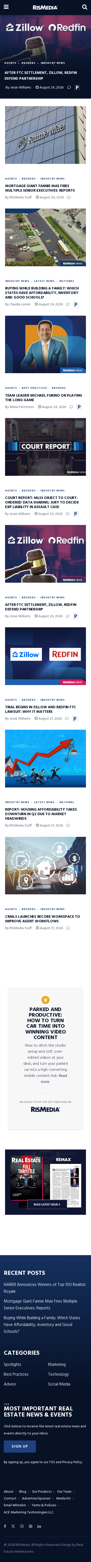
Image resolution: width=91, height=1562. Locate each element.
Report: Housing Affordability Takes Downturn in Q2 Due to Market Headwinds (41, 814)
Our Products (42, 1492)
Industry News (53, 63)
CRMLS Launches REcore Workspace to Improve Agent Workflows (42, 919)
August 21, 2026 (50, 719)
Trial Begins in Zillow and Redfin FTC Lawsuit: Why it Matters (40, 709)
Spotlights (12, 1364)
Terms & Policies (44, 1505)
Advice (10, 1384)
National (66, 281)
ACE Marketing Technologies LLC (28, 1512)
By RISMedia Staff (18, 197)
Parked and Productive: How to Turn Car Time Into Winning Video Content (45, 1023)
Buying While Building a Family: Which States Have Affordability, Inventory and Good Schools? (42, 293)
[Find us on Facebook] (5, 1526)
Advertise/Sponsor (36, 1498)
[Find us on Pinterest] (30, 1526)
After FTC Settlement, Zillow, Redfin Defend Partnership (40, 607)
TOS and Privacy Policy (65, 1462)
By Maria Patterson (19, 407)
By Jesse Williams (18, 88)
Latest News (44, 281)
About (9, 1492)
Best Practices (34, 388)
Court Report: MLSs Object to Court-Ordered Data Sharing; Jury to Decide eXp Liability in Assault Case (42, 502)
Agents (10, 63)
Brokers (28, 63)
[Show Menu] (6, 7)
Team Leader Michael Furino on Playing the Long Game (43, 398)
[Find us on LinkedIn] (39, 1526)
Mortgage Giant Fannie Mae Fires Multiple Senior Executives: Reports (40, 188)
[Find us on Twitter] (13, 1526)
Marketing (57, 1364)
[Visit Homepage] (45, 8)
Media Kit (63, 1498)
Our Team (64, 1492)
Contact (10, 1498)
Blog (22, 1492)
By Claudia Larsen (18, 304)
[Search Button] (84, 7)
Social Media (59, 1384)
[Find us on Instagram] (22, 1526)
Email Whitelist (15, 1505)
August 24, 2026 (51, 88)
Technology (58, 1374)
